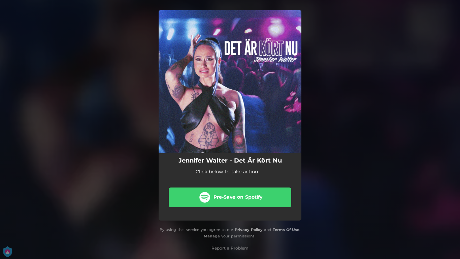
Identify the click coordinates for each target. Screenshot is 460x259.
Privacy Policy (249, 229)
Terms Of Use (286, 229)
